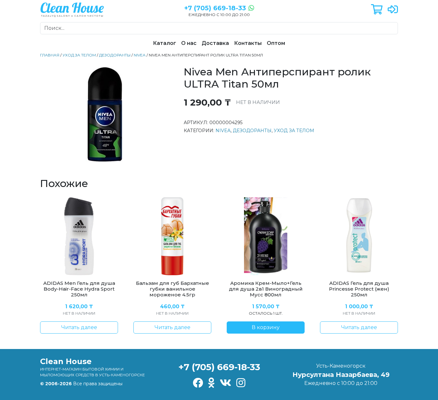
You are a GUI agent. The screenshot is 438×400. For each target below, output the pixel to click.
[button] (377, 9)
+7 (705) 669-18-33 (219, 367)
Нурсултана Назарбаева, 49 (341, 375)
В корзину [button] (266, 327)
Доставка (215, 43)
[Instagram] (240, 383)
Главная (49, 55)
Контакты (248, 43)
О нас (189, 43)
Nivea (140, 55)
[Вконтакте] (225, 383)
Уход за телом (79, 55)
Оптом (276, 43)
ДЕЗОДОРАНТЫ (115, 55)
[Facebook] (198, 383)
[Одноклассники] (211, 383)
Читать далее (79, 327)
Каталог (164, 43)
